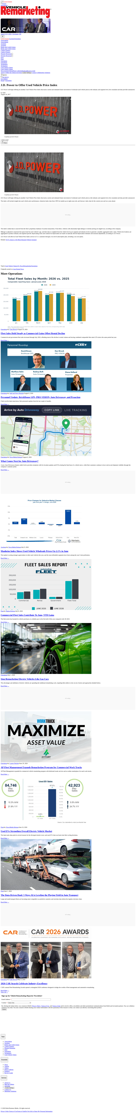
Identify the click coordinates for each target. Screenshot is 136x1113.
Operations (20, 1)
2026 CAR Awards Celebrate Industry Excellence (24, 983)
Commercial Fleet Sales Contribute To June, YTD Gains (27, 615)
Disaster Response (6, 54)
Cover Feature (8, 1)
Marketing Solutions (44, 72)
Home (2, 80)
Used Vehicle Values (7, 67)
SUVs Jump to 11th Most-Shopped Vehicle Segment (21, 240)
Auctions (14, 1)
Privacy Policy (5, 1111)
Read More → (5, 340)
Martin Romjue (10, 611)
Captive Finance (5, 50)
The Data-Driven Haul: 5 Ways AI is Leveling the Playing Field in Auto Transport (39, 895)
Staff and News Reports (16, 393)
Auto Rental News (18, 269)
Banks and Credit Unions (8, 47)
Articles (6, 71)
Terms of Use (13, 1111)
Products (24, 71)
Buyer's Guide (31, 71)
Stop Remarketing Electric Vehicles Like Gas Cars (25, 679)
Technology (4, 64)
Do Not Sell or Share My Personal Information (38, 1111)
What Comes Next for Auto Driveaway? (19, 461)
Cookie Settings (26, 72)
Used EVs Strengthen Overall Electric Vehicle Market (26, 831)
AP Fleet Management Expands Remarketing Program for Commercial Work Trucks (41, 767)
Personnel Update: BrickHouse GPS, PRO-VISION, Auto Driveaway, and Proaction (40, 397)
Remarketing (27, 266)
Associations (4, 40)
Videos (11, 71)
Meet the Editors (11, 72)
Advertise (19, 72)
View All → (4, 992)
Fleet (2, 57)
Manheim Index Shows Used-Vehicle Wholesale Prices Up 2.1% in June (34, 551)
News (2, 71)
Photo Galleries (17, 71)
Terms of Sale (21, 1111)
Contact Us (35, 72)
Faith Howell (13, 979)
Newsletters (4, 5)
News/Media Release (16, 457)
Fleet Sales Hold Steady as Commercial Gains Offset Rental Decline (33, 333)
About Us (3, 72)
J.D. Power (20, 266)
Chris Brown (13, 329)
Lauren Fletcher (14, 763)
